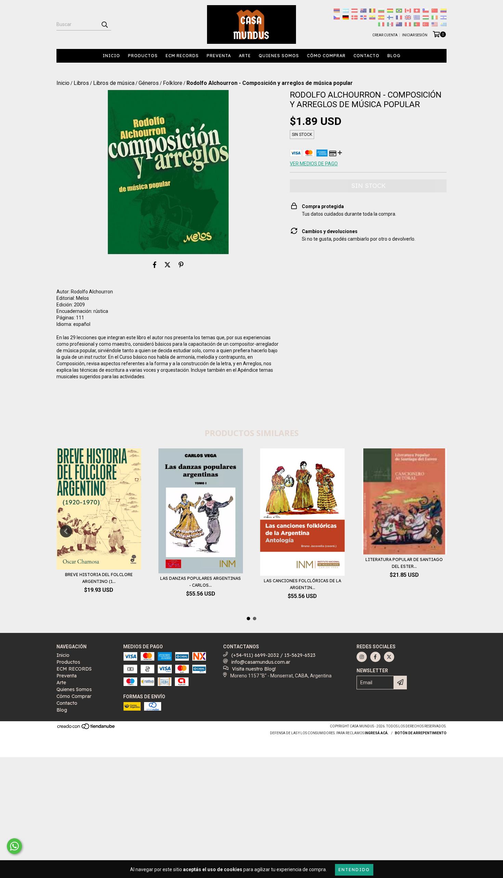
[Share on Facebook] (154, 264)
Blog (394, 55)
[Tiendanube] (86, 728)
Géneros (149, 83)
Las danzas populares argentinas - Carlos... (200, 582)
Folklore (172, 83)
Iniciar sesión (414, 35)
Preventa (219, 55)
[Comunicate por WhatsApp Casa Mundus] (14, 846)
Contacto (366, 55)
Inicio (111, 55)
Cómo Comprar (326, 55)
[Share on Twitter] (167, 264)
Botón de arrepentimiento (421, 733)
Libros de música (113, 83)
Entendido (354, 869)
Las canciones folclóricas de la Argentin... (302, 584)
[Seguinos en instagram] (362, 657)
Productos (143, 55)
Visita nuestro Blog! (254, 669)
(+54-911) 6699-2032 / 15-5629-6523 (273, 655)
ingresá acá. (377, 733)
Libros (81, 83)
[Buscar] (104, 24)
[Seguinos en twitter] (389, 657)
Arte (245, 55)
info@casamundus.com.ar (260, 662)
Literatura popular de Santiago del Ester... (404, 563)
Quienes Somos (279, 55)
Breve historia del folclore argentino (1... (99, 578)
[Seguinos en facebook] (375, 657)
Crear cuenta (385, 35)
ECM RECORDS (182, 55)
